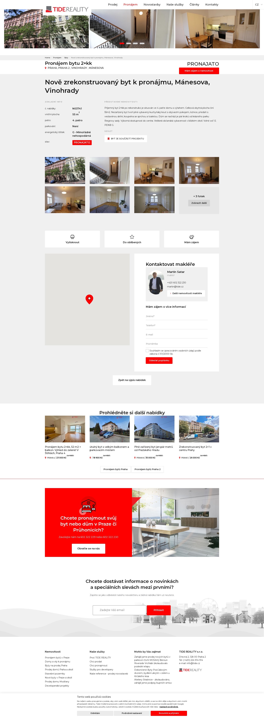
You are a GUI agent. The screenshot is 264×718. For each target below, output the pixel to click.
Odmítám (95, 713)
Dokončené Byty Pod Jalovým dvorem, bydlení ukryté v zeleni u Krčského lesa (152, 673)
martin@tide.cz (175, 286)
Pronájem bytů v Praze (57, 657)
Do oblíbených (132, 242)
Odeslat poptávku (159, 360)
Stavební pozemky (55, 673)
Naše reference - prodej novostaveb (109, 673)
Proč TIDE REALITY (100, 657)
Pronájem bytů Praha (116, 469)
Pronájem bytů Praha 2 (148, 469)
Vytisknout (72, 242)
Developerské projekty (57, 685)
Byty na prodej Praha (56, 665)
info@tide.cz (193, 663)
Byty (66, 58)
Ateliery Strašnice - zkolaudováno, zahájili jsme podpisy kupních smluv (153, 681)
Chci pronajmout (98, 665)
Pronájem (130, 4)
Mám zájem (191, 242)
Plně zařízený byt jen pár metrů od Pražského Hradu (153, 448)
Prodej (112, 4)
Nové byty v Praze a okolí (58, 677)
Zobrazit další (199, 203)
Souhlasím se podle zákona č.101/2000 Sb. (175, 352)
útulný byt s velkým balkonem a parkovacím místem (109, 448)
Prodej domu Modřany (57, 681)
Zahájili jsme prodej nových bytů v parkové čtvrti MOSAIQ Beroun (152, 658)
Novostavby (152, 4)
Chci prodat (96, 661)
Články (194, 4)
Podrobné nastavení (132, 713)
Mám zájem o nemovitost (199, 70)
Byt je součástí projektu (127, 138)
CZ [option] (257, 4)
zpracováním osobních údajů (179, 350)
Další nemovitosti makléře (187, 293)
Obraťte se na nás (88, 548)
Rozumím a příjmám (169, 713)
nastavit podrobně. (169, 707)
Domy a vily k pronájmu (57, 661)
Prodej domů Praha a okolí (59, 669)
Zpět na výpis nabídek (132, 380)
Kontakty (211, 4)
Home (47, 58)
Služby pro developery (101, 669)
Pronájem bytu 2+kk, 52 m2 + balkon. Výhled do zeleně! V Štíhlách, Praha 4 (63, 450)
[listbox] (258, 4)
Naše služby (175, 4)
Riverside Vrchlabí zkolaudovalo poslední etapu (151, 665)
